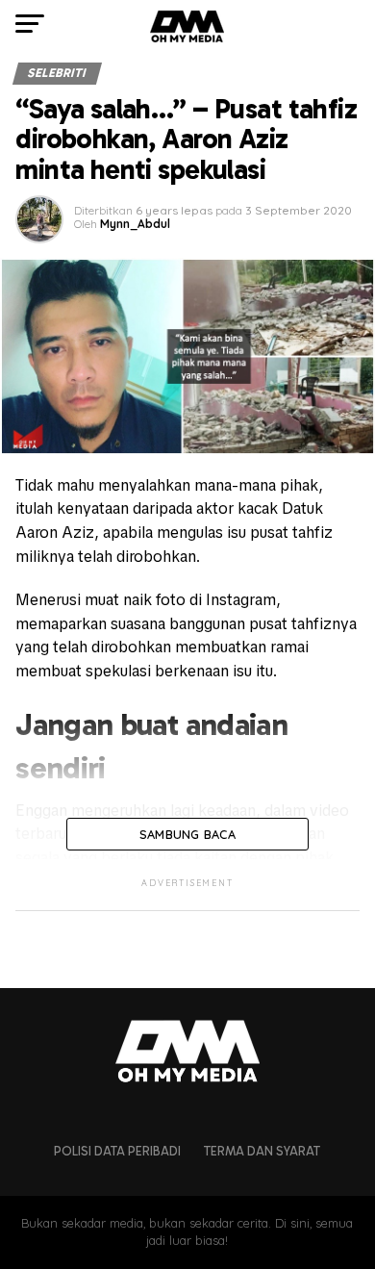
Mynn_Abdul (135, 223)
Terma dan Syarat (262, 1151)
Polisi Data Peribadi (117, 1151)
